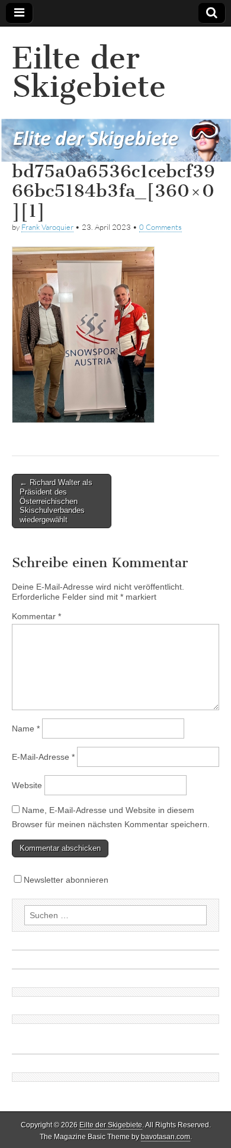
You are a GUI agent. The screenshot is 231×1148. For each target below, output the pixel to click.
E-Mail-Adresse (43, 757)
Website (27, 785)
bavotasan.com (165, 1137)
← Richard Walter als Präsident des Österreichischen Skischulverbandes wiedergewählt (56, 500)
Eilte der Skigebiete (89, 72)
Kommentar (36, 616)
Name (26, 728)
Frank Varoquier (47, 227)
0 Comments (160, 227)
